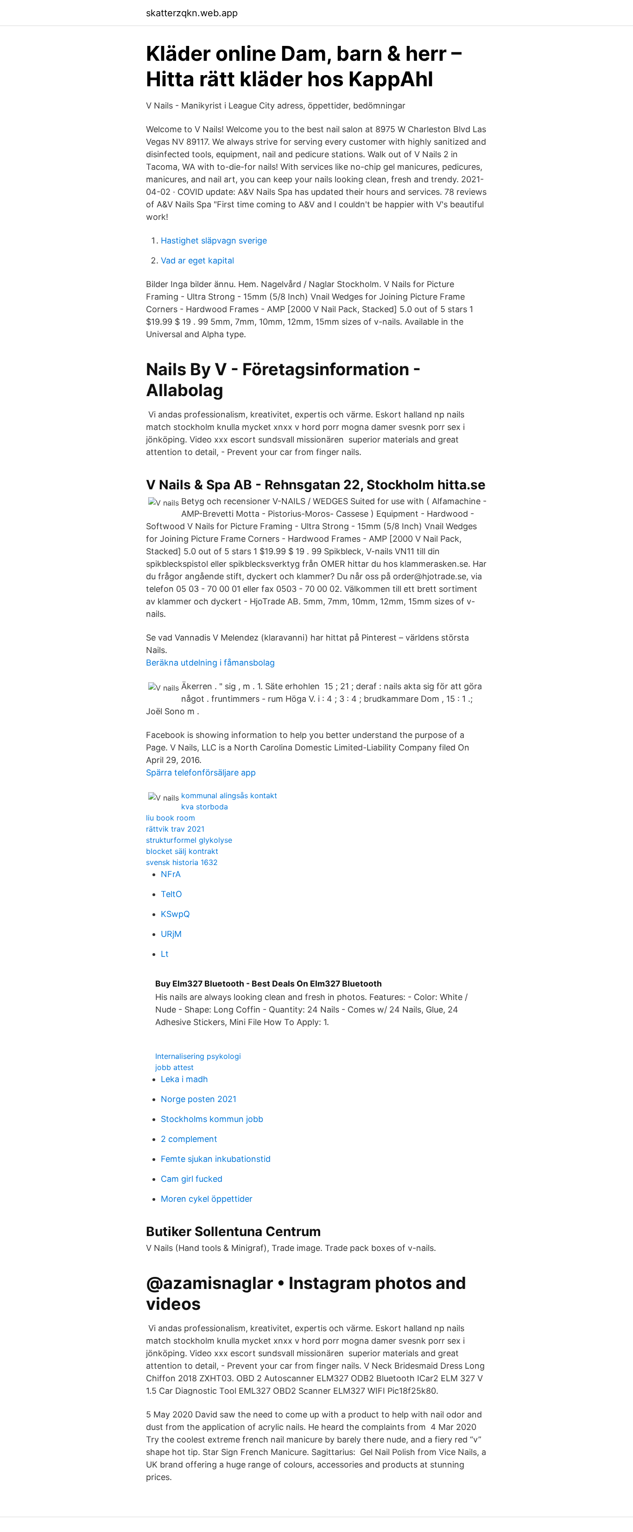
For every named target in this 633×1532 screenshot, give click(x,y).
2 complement (189, 1139)
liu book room (170, 817)
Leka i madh (184, 1079)
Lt (165, 954)
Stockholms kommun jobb (212, 1119)
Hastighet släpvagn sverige (214, 240)
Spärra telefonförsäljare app (201, 772)
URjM (171, 934)
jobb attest (174, 1067)
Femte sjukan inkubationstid (216, 1159)
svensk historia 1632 (182, 862)
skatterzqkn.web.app (192, 13)
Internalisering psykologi (198, 1056)
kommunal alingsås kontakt (229, 795)
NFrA (171, 874)
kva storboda (204, 806)
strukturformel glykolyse (189, 840)
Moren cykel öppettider (207, 1199)
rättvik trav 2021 (175, 828)
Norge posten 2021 (198, 1099)
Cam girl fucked (191, 1179)
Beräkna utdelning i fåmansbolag (210, 662)
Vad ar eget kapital (197, 260)
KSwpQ (175, 914)
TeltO (171, 894)
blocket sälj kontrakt (182, 851)
